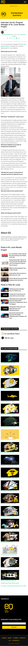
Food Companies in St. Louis (7, 452)
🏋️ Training (15, 637)
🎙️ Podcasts (22, 637)
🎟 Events (4, 637)
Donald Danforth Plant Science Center (10, 583)
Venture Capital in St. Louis (7, 401)
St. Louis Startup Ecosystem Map (9, 555)
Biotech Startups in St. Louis (7, 414)
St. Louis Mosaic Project (12, 334)
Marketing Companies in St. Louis (9, 491)
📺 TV (10, 640)
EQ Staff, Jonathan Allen (7, 34)
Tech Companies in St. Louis (7, 388)
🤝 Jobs (9, 637)
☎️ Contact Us (15, 640)
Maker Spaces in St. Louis (7, 542)
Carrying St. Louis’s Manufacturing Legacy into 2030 (13, 586)
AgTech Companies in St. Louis (8, 427)
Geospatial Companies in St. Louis (9, 465)
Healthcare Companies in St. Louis (9, 478)
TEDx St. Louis (8, 338)
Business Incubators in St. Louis (8, 567)
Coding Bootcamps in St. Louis (8, 363)
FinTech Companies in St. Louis (8, 439)
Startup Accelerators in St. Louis (8, 580)
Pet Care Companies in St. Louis (8, 503)
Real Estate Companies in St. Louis (9, 516)
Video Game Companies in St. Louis (9, 529)
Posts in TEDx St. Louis (10, 285)
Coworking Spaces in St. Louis (8, 375)
